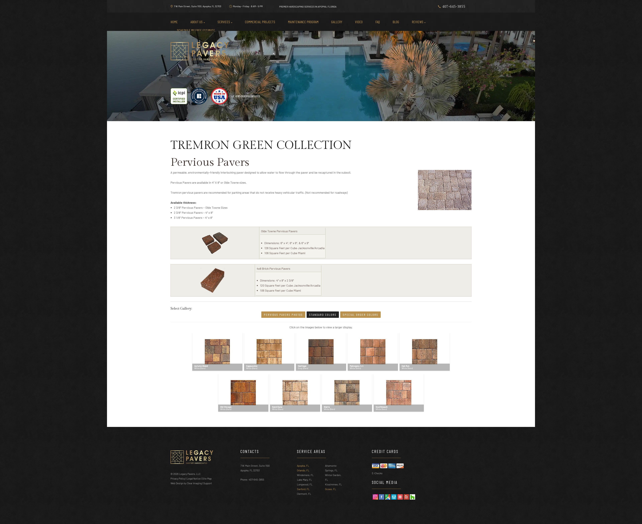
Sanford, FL (303, 489)
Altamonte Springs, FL (331, 468)
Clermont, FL (304, 493)
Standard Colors (322, 314)
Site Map (207, 478)
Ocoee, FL (330, 489)
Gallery (336, 22)
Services (224, 22)
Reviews (417, 22)
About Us (196, 22)
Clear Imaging (194, 483)
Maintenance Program (303, 22)
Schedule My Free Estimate (196, 30)
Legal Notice (194, 478)
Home (174, 22)
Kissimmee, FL (333, 484)
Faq (377, 22)
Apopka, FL (303, 465)
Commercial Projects (260, 22)
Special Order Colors (360, 314)
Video (359, 22)
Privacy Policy (178, 478)
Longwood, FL (304, 484)
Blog (396, 22)
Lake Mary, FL (304, 479)
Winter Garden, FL (333, 477)
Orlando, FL (303, 470)
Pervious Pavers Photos (283, 314)
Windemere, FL (305, 475)
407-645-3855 (453, 6)
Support (207, 483)
